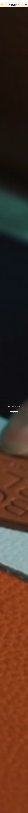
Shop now (14, 412)
